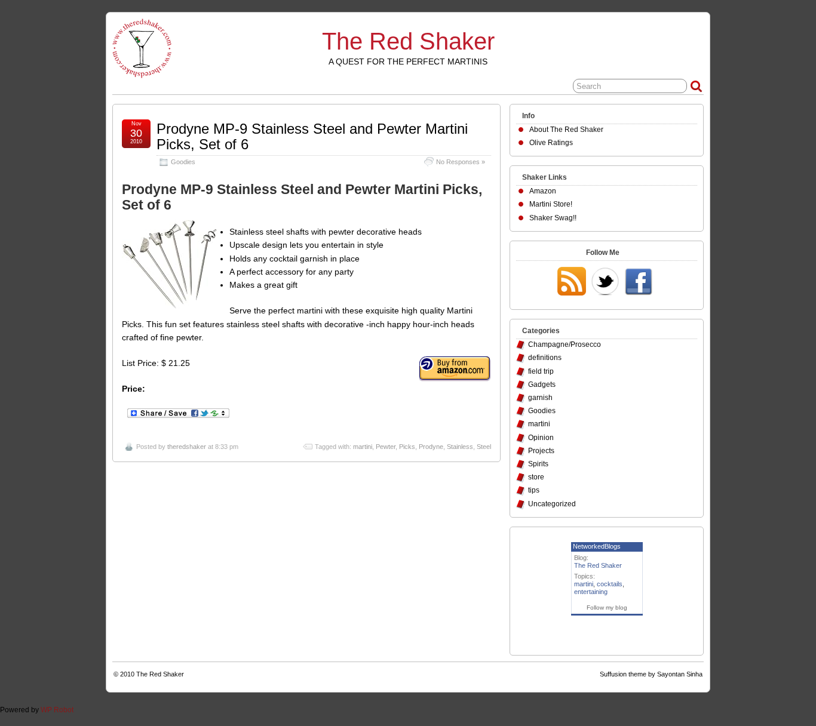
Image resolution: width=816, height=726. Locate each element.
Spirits (538, 464)
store (536, 477)
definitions (545, 357)
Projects (541, 451)
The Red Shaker (408, 41)
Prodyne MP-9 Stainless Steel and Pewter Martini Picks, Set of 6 (312, 136)
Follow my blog (607, 607)
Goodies (183, 161)
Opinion (541, 437)
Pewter (385, 446)
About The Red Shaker (566, 129)
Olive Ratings (551, 143)
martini (362, 446)
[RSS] (571, 282)
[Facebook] (638, 282)
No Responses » (460, 161)
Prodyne (431, 446)
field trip (541, 371)
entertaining (591, 591)
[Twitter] (605, 282)
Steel (484, 446)
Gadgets (542, 384)
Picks (407, 446)
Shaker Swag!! (552, 218)
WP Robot (57, 710)
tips (533, 490)
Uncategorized (552, 504)
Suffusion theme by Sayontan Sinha (651, 674)
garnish (540, 397)
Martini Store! (550, 204)
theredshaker (186, 446)
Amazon (542, 191)
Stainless (460, 446)
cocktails (609, 583)
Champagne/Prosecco (564, 344)
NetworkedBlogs (597, 546)
